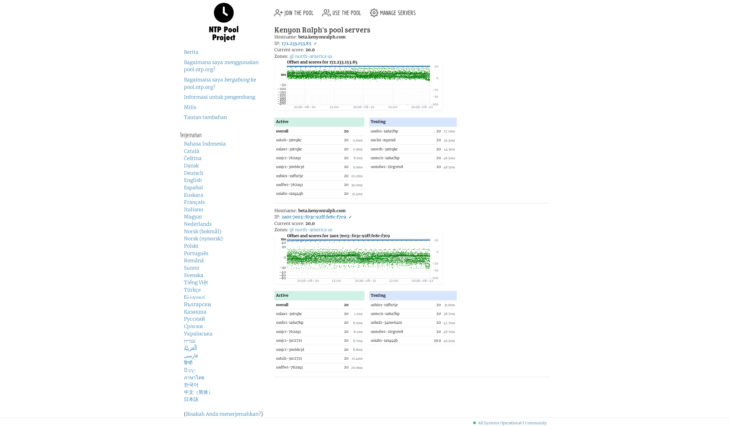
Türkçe (192, 290)
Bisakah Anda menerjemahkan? (223, 414)
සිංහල (190, 370)
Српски (193, 326)
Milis (190, 107)
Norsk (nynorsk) (203, 238)
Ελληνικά (194, 297)
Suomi (191, 268)
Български (197, 304)
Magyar (193, 217)
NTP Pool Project (224, 22)
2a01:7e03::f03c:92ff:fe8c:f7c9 (313, 217)
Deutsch (193, 173)
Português (196, 253)
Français (194, 202)
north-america (311, 56)
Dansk (191, 166)
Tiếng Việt (196, 282)
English (193, 180)
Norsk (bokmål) (202, 231)
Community (536, 423)
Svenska (193, 275)
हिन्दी (188, 363)
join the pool (298, 10)
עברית (189, 341)
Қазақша (195, 312)
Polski (191, 246)
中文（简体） (198, 392)
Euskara (193, 195)
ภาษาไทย (194, 377)
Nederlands (198, 224)
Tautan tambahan (205, 117)
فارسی (191, 356)
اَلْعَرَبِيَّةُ (190, 348)
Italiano (193, 209)
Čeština (193, 158)
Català (191, 151)
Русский (194, 319)
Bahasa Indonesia (205, 144)
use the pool (346, 10)
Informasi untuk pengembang (219, 97)
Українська (198, 334)
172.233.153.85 (296, 43)
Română (194, 260)
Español (193, 188)
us (330, 56)
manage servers (397, 10)
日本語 (191, 399)
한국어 (191, 385)
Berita (191, 52)
